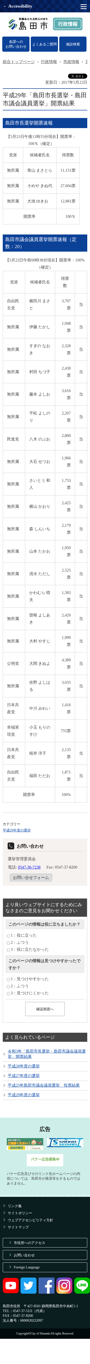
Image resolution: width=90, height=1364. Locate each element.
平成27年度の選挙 (24, 1076)
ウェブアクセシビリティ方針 (30, 1220)
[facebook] (46, 1292)
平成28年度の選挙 (24, 1066)
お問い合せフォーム (31, 877)
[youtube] (11, 1292)
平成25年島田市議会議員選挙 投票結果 (44, 1085)
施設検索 (73, 44)
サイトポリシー (20, 1213)
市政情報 (71, 62)
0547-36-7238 (29, 867)
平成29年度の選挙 (17, 830)
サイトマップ (18, 1227)
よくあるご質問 (44, 44)
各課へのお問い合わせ (16, 44)
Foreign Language (27, 1267)
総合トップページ (19, 62)
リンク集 (15, 1206)
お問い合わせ (24, 1255)
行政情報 (49, 62)
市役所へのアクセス (29, 1243)
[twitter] (28, 1292)
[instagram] (64, 1292)
